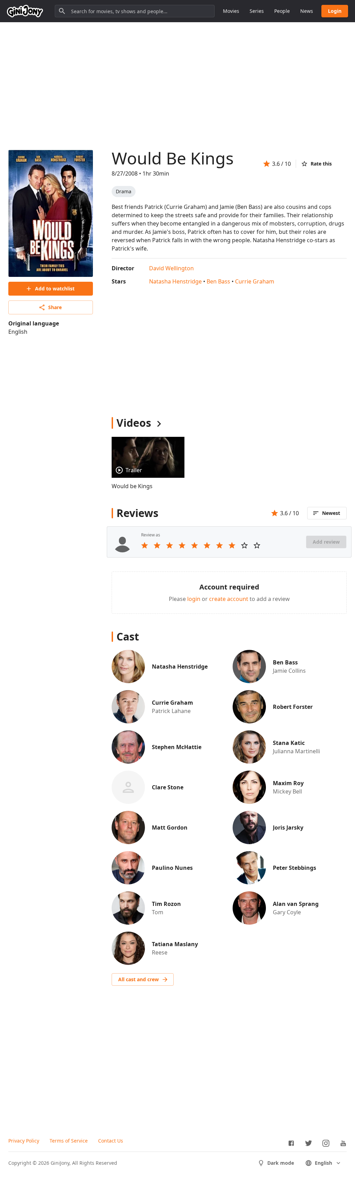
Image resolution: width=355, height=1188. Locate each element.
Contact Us (110, 1140)
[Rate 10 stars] (257, 545)
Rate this (321, 163)
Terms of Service (69, 1140)
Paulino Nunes (172, 868)
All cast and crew (138, 979)
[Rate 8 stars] (232, 545)
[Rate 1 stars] (144, 545)
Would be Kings (132, 486)
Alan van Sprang (296, 904)
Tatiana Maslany (175, 944)
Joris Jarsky (288, 827)
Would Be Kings (173, 158)
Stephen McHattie (176, 747)
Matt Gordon (170, 827)
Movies (231, 11)
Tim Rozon (166, 904)
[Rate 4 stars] (182, 545)
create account (228, 599)
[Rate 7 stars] (219, 545)
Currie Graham (254, 281)
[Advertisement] (177, 79)
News (306, 11)
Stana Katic (289, 743)
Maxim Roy (288, 783)
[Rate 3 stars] (169, 545)
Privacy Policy (23, 1140)
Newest (331, 513)
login (193, 599)
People (282, 11)
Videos (133, 423)
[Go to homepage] (25, 11)
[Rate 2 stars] (157, 545)
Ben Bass (218, 281)
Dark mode (280, 1163)
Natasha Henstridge (175, 281)
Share (55, 307)
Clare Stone (167, 787)
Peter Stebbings (294, 868)
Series (257, 11)
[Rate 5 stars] (194, 545)
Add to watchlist (55, 288)
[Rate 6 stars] (207, 545)
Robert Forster (293, 707)
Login (334, 11)
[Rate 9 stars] (244, 545)
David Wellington (171, 268)
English (323, 1163)
